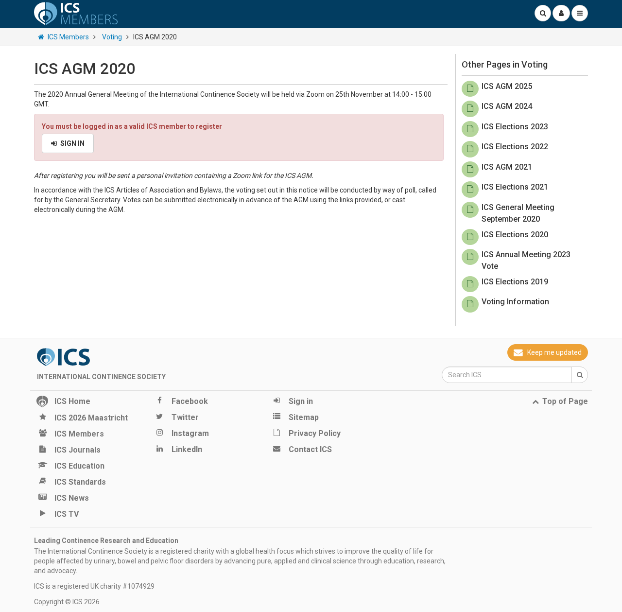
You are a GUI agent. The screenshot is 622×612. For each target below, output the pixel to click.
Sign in (72, 143)
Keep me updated (554, 352)
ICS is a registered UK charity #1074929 (94, 586)
